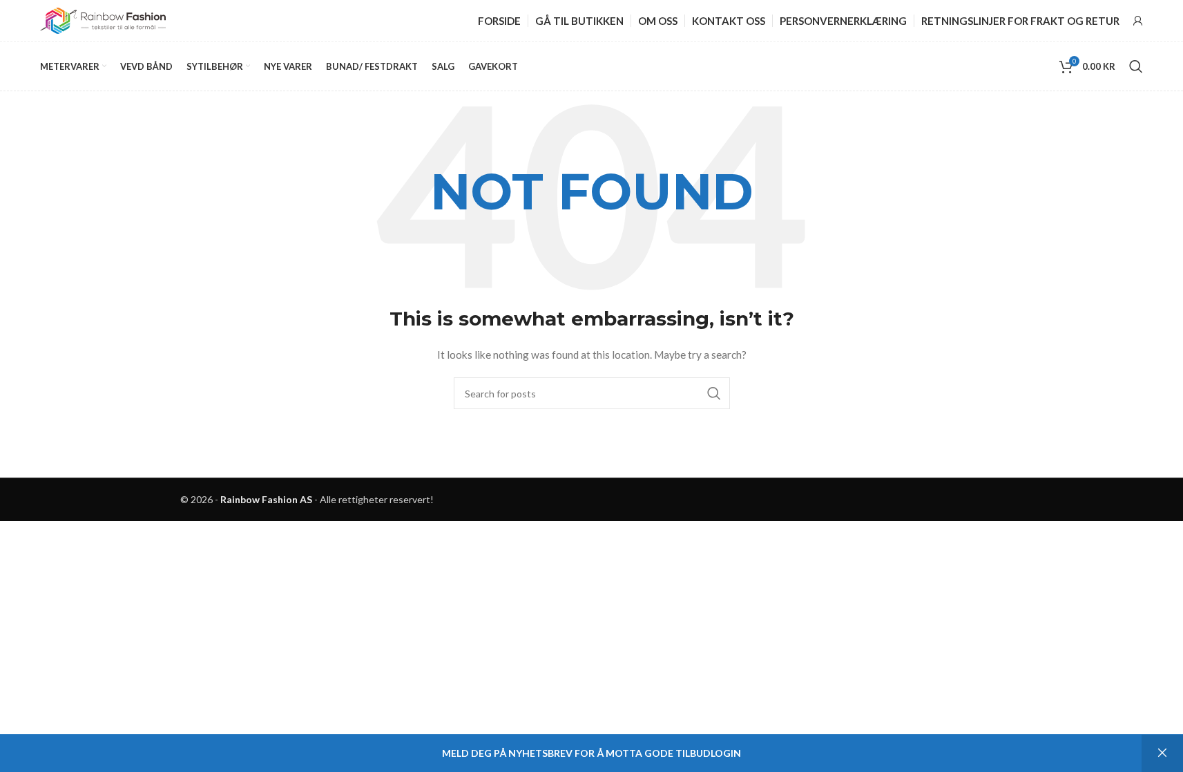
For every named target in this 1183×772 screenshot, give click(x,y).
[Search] (1136, 66)
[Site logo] (103, 20)
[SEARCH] (714, 393)
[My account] (1138, 21)
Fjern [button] (1162, 753)
